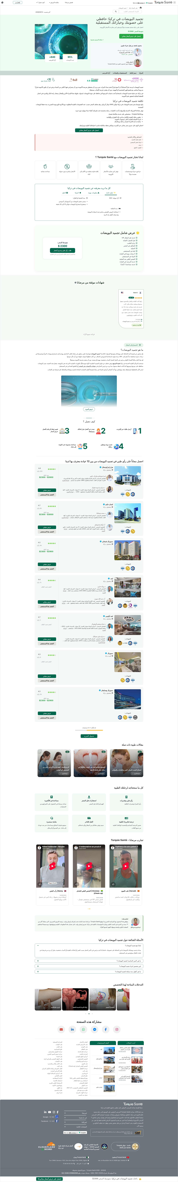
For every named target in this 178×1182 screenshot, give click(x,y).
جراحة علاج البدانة (83, 1051)
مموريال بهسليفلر (107, 690)
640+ (52, 57)
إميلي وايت (129, 62)
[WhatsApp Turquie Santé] (83, 1029)
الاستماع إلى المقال (132, 345)
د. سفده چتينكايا (101, 513)
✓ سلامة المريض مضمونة (96, 39)
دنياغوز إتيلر (99, 1059)
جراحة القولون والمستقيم (55, 1051)
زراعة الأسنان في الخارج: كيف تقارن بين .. (124, 1059)
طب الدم (85, 1071)
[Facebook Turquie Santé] (105, 1029)
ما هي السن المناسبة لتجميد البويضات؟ (129, 961)
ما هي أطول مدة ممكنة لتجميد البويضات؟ (128, 972)
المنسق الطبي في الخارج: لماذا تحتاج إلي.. (124, 1077)
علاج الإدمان (84, 1076)
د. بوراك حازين (102, 586)
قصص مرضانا (69, 2)
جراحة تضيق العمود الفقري (54, 1054)
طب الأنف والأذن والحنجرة (55, 1064)
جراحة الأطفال (84, 1068)
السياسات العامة (81, 1127)
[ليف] (127, 587)
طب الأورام (84, 1047)
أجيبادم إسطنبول (136, 325)
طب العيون (85, 1064)
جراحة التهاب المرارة (82, 1092)
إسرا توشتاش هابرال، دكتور (98, 476)
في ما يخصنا (83, 1118)
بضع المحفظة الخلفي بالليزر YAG (79, 1078)
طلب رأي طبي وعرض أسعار (62, 250)
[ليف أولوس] (127, 625)
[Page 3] (86, 1014)
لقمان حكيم (109, 504)
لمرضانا (84, 1113)
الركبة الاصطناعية (57, 1078)
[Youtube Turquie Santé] (49, 1112)
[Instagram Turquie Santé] (117, 1029)
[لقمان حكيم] (127, 513)
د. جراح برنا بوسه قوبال (98, 487)
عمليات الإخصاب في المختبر (87, 366)
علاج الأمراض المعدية (56, 1071)
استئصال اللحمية (57, 1080)
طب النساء (59, 1056)
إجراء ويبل (59, 1092)
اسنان (100, 1078)
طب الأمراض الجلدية (82, 1044)
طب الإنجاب (59, 1044)
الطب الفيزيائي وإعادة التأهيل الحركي (52, 1068)
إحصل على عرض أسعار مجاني (131, 36)
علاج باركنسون (58, 1090)
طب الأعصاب (58, 1061)
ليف (111, 578)
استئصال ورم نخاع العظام (81, 1080)
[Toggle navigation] (174, 2)
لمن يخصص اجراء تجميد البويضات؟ (130, 966)
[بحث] (116, 11)
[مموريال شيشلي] (127, 550)
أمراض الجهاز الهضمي (82, 1056)
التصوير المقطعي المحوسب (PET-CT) (77, 1088)
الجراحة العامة (84, 1054)
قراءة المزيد (129, 315)
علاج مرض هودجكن (82, 1090)
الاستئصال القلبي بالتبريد (55, 1083)
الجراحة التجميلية (57, 1042)
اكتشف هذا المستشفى (47, 495)
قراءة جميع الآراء (89, 334)
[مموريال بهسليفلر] (127, 699)
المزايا (141, 73)
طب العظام (84, 1049)
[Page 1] (92, 1014)
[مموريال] (127, 662)
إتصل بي (17, 2)
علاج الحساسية (58, 1049)
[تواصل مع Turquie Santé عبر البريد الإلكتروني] (61, 1029)
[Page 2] (89, 1014)
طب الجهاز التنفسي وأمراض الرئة (53, 1059)
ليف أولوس (109, 616)
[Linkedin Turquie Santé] (44, 1112)
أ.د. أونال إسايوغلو (100, 525)
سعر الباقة (133, 73)
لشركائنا (84, 1122)
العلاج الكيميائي (83, 1083)
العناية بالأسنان (84, 1042)
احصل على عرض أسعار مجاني (89, 130)
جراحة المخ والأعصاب (82, 1061)
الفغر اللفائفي (58, 1076)
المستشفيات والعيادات (120, 73)
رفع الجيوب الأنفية (57, 1085)
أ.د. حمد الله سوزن (99, 599)
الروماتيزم (85, 1073)
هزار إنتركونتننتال (107, 467)
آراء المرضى (106, 73)
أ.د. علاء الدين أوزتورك (126, 52)
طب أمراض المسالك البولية (54, 1073)
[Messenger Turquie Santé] (94, 1029)
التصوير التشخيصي (83, 1059)
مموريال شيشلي (107, 541)
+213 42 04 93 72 (68, 1163)
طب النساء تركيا (133, 8)
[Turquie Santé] (141, 8)
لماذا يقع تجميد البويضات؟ (133, 945)
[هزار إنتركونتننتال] (127, 476)
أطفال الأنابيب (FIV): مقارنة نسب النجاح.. (125, 1048)
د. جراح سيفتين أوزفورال (99, 624)
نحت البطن (85, 1085)
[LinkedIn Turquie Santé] (72, 1029)
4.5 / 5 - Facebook (47, 1121)
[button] (75, 283)
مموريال (110, 653)
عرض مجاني (47, 490)
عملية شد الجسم (83, 1095)
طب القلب (59, 1047)
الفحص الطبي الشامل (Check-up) (78, 1066)
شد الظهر (59, 1088)
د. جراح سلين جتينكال (99, 636)
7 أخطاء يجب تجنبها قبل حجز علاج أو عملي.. (124, 1067)
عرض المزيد (89, 409)
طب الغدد (59, 1066)
